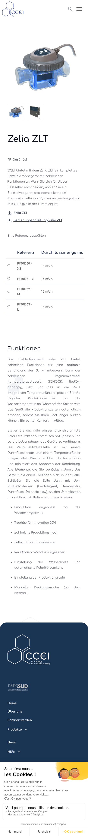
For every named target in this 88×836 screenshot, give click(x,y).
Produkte (14, 729)
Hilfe (11, 751)
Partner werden (19, 720)
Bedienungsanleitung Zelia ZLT (37, 220)
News (11, 742)
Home (12, 703)
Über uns (14, 711)
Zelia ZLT (20, 213)
